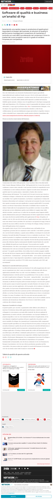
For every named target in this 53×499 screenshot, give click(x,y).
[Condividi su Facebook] (10, 25)
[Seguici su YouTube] (28, 468)
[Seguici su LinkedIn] (19, 468)
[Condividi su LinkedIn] (7, 25)
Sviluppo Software (18, 21)
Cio (29, 106)
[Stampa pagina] (17, 25)
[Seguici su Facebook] (25, 468)
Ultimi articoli (4, 8)
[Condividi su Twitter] (5, 25)
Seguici (13, 468)
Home (3, 21)
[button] (4, 5)
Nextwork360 (7, 479)
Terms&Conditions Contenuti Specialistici (13, 473)
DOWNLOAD (21, 389)
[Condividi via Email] (14, 25)
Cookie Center (27, 473)
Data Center (36, 8)
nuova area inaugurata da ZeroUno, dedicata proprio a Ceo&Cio (21, 115)
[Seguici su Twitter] (22, 468)
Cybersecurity (29, 8)
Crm (37, 217)
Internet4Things (43, 8)
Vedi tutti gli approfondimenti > (43, 463)
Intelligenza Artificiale (14, 8)
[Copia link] (12, 25)
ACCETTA (13, 496)
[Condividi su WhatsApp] (3, 25)
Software (9, 21)
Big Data (22, 8)
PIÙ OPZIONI (39, 496)
